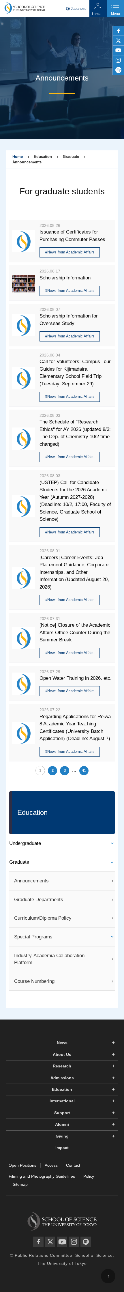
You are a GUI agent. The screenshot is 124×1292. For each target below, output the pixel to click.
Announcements (31, 881)
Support (62, 1112)
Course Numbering (34, 981)
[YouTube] (62, 1242)
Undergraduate (25, 843)
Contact (73, 1165)
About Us (62, 1054)
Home (17, 156)
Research (62, 1066)
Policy (88, 1176)
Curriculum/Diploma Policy (43, 918)
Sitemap (20, 1184)
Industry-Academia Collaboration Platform (49, 959)
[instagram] (118, 60)
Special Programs (33, 937)
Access (51, 1165)
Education (62, 1089)
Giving (62, 1136)
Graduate (19, 862)
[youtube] (118, 50)
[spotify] (118, 70)
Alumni (62, 1124)
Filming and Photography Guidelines (42, 1176)
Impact (62, 1147)
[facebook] (118, 31)
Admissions (62, 1078)
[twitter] (118, 41)
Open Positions (22, 1165)
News (62, 1042)
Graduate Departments (38, 899)
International (62, 1101)
